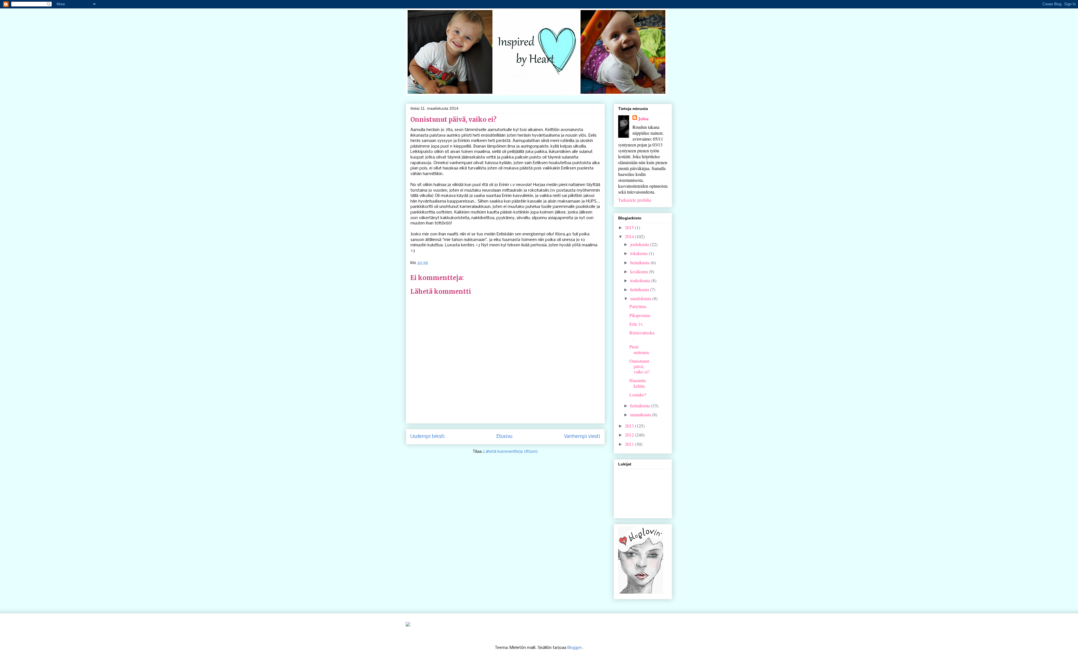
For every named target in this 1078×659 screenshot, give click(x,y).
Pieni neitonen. (639, 349)
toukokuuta (640, 280)
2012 (630, 435)
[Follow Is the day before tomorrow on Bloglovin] (640, 592)
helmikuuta (640, 405)
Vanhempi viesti (582, 436)
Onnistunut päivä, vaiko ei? (639, 366)
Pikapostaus (639, 315)
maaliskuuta (641, 298)
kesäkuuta (639, 271)
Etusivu (504, 436)
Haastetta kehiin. (637, 383)
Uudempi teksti (427, 436)
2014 (630, 236)
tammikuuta (641, 414)
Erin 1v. (636, 324)
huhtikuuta (640, 289)
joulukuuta (640, 244)
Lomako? (637, 395)
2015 (630, 227)
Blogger (574, 648)
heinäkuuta (640, 262)
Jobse (643, 118)
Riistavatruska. (641, 335)
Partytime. (638, 306)
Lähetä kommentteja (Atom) (510, 451)
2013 (630, 426)
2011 (630, 444)
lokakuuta (639, 253)
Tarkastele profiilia (634, 200)
